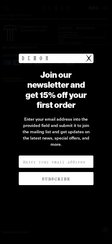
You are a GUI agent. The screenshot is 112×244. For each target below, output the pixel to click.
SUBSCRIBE (56, 178)
